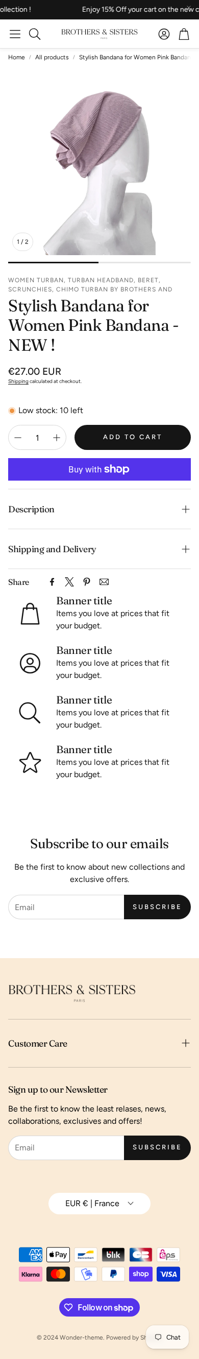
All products (52, 57)
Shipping (18, 381)
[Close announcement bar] (188, 7)
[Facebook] (52, 581)
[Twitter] (69, 581)
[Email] (104, 581)
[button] (15, 34)
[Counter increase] (56, 437)
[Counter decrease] (18, 437)
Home (16, 57)
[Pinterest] (86, 581)
